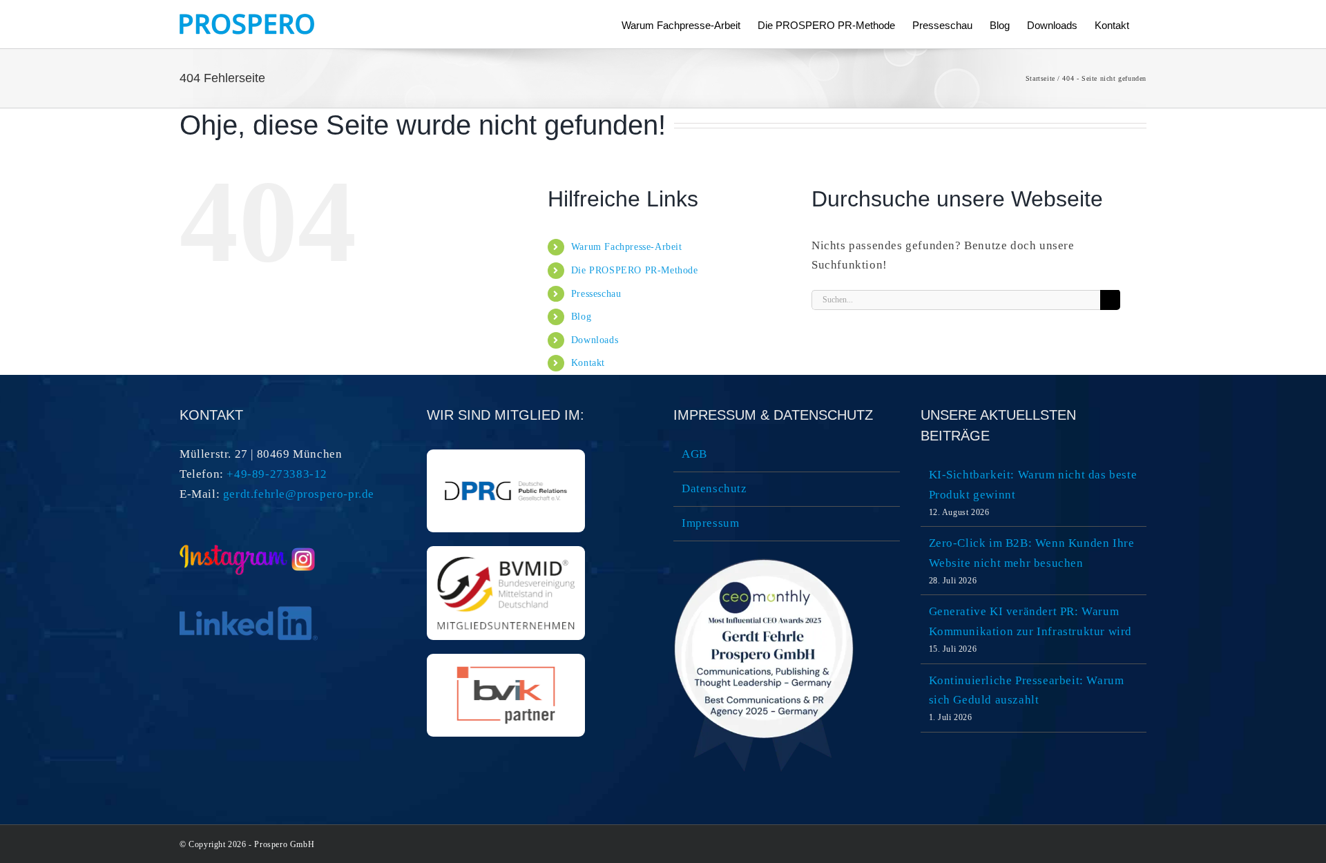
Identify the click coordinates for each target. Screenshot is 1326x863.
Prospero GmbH (284, 844)
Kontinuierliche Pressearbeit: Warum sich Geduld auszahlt (1026, 690)
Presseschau (596, 294)
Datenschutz (714, 488)
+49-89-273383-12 (277, 474)
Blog (581, 316)
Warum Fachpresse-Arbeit (626, 247)
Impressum (710, 523)
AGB (694, 453)
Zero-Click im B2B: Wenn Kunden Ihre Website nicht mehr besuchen (1032, 553)
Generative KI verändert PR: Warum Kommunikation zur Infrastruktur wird (1031, 621)
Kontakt (588, 363)
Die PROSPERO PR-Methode (634, 270)
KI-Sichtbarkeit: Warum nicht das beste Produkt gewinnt (1033, 484)
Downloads (594, 340)
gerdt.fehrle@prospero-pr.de (298, 494)
